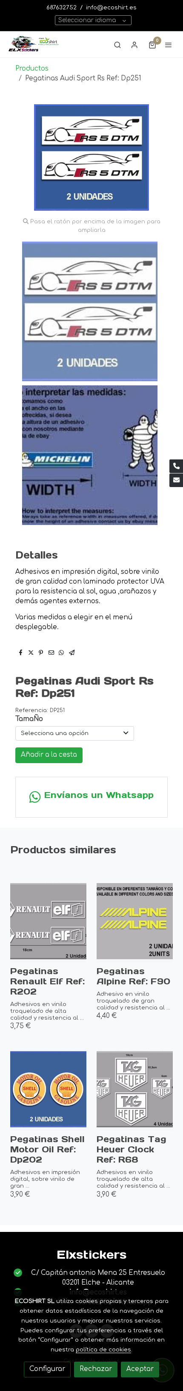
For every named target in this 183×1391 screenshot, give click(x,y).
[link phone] (176, 466)
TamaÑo (29, 719)
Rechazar (96, 1369)
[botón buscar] (117, 44)
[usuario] (134, 44)
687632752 (61, 7)
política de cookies (103, 1349)
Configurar (47, 1369)
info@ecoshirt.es (111, 7)
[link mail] (176, 480)
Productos (32, 68)
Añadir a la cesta (49, 754)
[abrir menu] (168, 44)
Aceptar (140, 1369)
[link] (34, 44)
